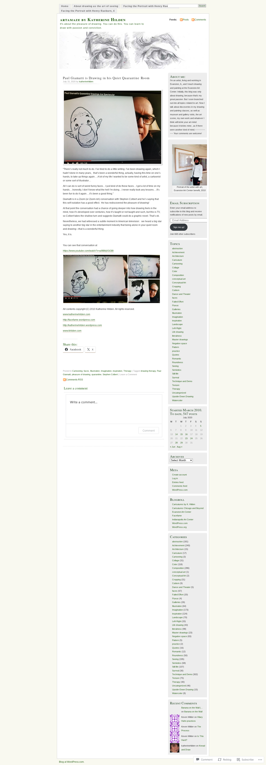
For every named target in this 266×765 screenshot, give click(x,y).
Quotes (175, 355)
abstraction (177, 248)
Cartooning (77, 371)
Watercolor (177, 400)
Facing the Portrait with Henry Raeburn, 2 (150, 6)
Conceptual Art (179, 282)
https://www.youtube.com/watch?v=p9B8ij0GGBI (88, 250)
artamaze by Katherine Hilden (93, 19)
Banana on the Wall (193, 711)
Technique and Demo (182, 381)
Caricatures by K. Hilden (183, 504)
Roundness (177, 362)
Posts (186, 19)
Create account (179, 474)
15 (181, 434)
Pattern (175, 347)
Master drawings (180, 339)
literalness (177, 336)
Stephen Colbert (110, 374)
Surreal (175, 377)
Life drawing (177, 332)
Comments (200, 19)
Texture (175, 385)
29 (181, 442)
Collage (175, 267)
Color (174, 271)
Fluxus (175, 305)
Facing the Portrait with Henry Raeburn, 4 (88, 11)
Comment (149, 430)
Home (65, 6)
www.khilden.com (72, 330)
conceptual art (179, 279)
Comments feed (179, 486)
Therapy (127, 371)
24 (191, 438)
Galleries (176, 309)
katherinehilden (86, 81)
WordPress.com (180, 490)
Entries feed (177, 482)
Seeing (175, 366)
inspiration (117, 371)
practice (176, 351)
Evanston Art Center (181, 512)
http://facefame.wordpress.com (79, 319)
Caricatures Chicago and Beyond (187, 508)
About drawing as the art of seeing (96, 6)
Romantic (176, 358)
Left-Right (176, 328)
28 (176, 442)
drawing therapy (148, 371)
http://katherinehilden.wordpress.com (82, 325)
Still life (175, 373)
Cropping (176, 286)
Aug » (179, 447)
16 (186, 434)
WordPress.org (179, 527)
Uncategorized (179, 393)
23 (186, 438)
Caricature (177, 260)
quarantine (96, 374)
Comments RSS (74, 379)
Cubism (175, 290)
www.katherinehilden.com (76, 314)
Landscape (177, 324)
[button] (95, 278)
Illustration (95, 371)
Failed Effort (177, 302)
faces (86, 371)
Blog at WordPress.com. (71, 762)
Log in (175, 478)
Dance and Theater (181, 294)
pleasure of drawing (81, 374)
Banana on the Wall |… (192, 707)
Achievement (178, 252)
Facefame (177, 515)
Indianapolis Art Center (182, 519)
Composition (178, 275)
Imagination (106, 371)
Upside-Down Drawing (182, 396)
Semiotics (176, 370)
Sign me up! (178, 227)
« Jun (172, 447)
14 (176, 434)
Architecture (178, 256)
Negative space (179, 343)
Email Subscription (184, 203)
